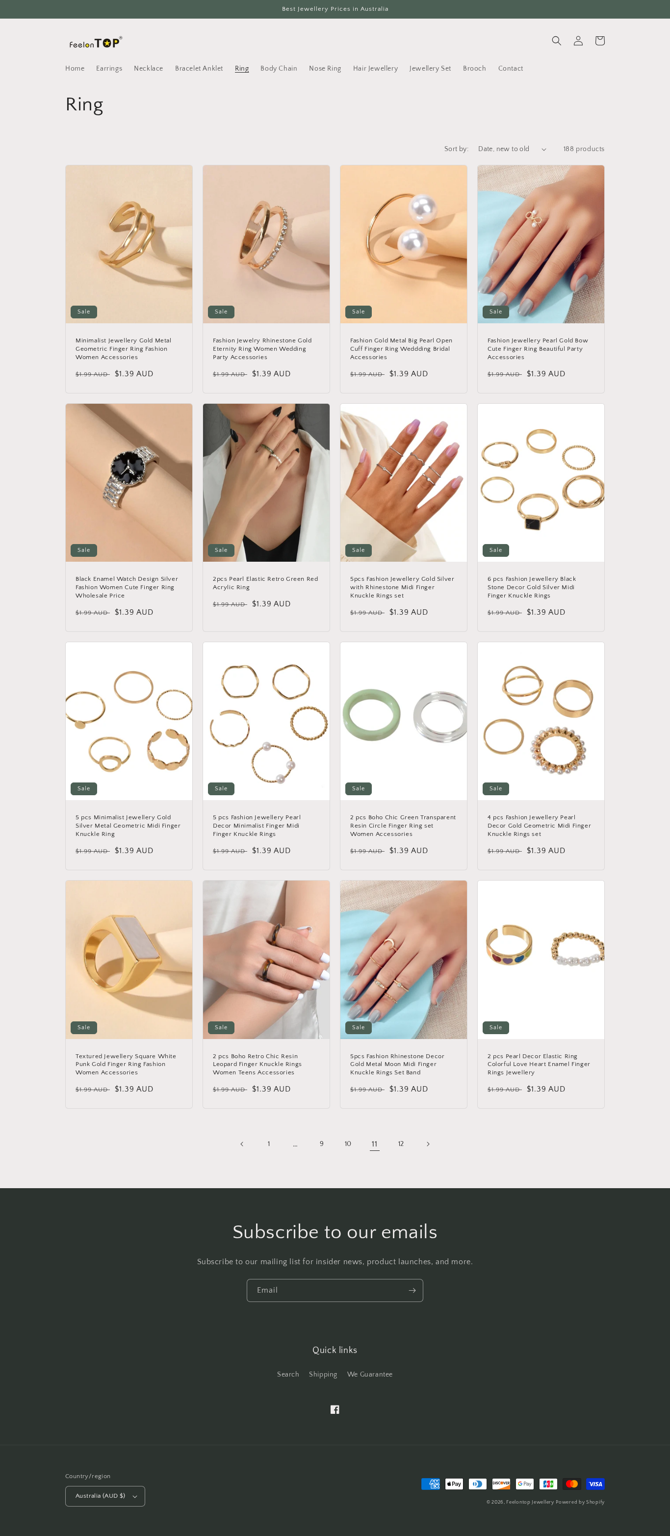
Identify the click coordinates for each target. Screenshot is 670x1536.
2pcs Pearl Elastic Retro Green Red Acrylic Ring (265, 583)
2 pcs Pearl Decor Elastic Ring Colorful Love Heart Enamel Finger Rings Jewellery (539, 1064)
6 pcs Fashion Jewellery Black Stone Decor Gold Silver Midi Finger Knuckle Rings (532, 587)
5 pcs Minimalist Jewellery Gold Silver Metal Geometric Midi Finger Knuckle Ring (128, 825)
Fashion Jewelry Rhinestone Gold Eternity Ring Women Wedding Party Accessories (262, 349)
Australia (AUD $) (101, 1495)
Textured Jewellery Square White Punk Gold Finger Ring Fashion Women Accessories (126, 1064)
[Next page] (427, 1144)
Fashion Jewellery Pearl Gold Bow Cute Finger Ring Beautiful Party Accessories (538, 349)
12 (401, 1144)
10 (348, 1144)
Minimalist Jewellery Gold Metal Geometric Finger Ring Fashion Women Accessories (124, 349)
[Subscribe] (412, 1290)
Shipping (323, 1375)
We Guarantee (370, 1375)
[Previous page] (242, 1144)
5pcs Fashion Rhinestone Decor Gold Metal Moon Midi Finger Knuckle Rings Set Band (397, 1064)
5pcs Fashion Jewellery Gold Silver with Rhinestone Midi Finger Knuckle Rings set (402, 587)
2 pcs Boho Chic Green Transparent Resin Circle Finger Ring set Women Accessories (403, 825)
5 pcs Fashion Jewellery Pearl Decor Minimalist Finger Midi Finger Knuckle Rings (257, 825)
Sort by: (456, 149)
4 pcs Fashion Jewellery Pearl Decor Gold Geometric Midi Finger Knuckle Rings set (539, 825)
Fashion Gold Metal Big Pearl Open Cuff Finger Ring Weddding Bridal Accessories (401, 349)
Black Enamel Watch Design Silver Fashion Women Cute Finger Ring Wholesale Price (127, 587)
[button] (556, 41)
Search (288, 1375)
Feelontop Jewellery (530, 1502)
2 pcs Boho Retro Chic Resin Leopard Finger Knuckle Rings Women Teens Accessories (257, 1064)
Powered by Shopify (580, 1502)
